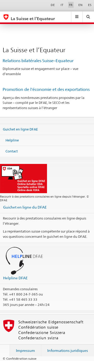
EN (80, 5)
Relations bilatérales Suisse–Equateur (38, 60)
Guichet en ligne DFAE (20, 129)
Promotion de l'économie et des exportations (46, 89)
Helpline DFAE (15, 278)
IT (62, 5)
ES (89, 5)
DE (53, 5)
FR (71, 5)
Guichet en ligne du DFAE (25, 207)
